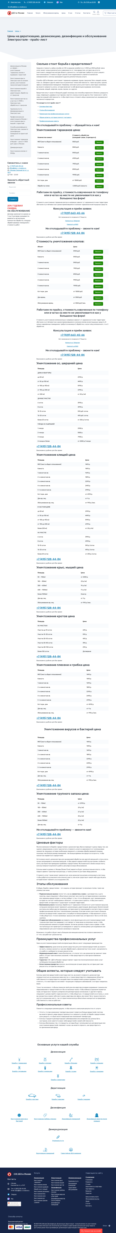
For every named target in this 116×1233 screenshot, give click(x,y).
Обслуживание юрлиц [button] (51, 13)
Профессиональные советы (49, 121)
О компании (90, 1177)
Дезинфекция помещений (71, 1119)
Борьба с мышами (84, 1099)
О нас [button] (70, 13)
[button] (94, 13)
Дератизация (56, 1178)
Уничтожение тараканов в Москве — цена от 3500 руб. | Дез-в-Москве (19, 142)
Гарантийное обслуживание (71, 1153)
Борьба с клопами (45, 1063)
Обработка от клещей (40, 1189)
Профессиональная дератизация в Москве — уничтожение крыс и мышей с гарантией (19, 120)
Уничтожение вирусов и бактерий (19, 1120)
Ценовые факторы (45, 106)
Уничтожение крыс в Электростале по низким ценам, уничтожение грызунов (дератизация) (19, 82)
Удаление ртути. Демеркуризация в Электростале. (17, 111)
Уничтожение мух (39, 1198)
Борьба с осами (71, 1071)
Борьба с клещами (96, 1063)
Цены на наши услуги (92, 1196)
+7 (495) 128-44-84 (72, 232)
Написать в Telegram (72, 221)
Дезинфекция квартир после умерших (97, 1120)
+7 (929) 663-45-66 (16, 166)
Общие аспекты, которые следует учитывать (55, 117)
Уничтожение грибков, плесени (45, 1119)
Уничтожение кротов (57, 1185)
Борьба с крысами (58, 1099)
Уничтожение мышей (57, 1183)
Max (12, 1199)
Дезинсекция (39, 1178)
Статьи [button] (77, 13)
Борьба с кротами (32, 1099)
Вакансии (88, 1191)
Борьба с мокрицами (45, 1071)
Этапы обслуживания (47, 110)
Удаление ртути (58, 1141)
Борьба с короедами (58, 1080)
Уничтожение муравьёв (41, 1187)
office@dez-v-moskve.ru (17, 168)
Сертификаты (90, 1189)
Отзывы (88, 1184)
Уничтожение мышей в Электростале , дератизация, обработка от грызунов (19, 92)
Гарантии (88, 1193)
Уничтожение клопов (40, 1184)
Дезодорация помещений (45, 1153)
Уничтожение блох (39, 1193)
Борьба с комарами (96, 1071)
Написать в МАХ (72, 224)
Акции (87, 1201)
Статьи (88, 1203)
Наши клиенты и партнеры (94, 1186)
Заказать (99, 142)
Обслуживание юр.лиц (92, 1199)
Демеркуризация (16, 147)
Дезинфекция (56, 1187)
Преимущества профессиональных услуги (54, 114)
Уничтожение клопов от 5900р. (18, 152)
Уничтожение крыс (57, 1180)
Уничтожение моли (39, 1196)
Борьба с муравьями (19, 1071)
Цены (63, 13)
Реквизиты (89, 1182)
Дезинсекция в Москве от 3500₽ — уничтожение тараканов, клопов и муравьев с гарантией (18, 70)
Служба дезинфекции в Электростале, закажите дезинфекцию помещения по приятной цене (19, 131)
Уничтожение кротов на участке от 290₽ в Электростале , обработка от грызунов (18, 102)
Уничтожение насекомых (41, 1191)
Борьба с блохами (71, 1063)
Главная (30, 13)
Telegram (14, 1194)
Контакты (86, 13)
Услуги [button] (38, 13)
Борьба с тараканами (19, 1063)
